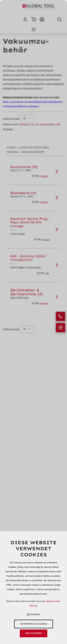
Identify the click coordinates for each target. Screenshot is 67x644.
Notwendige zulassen (33, 624)
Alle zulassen (33, 633)
